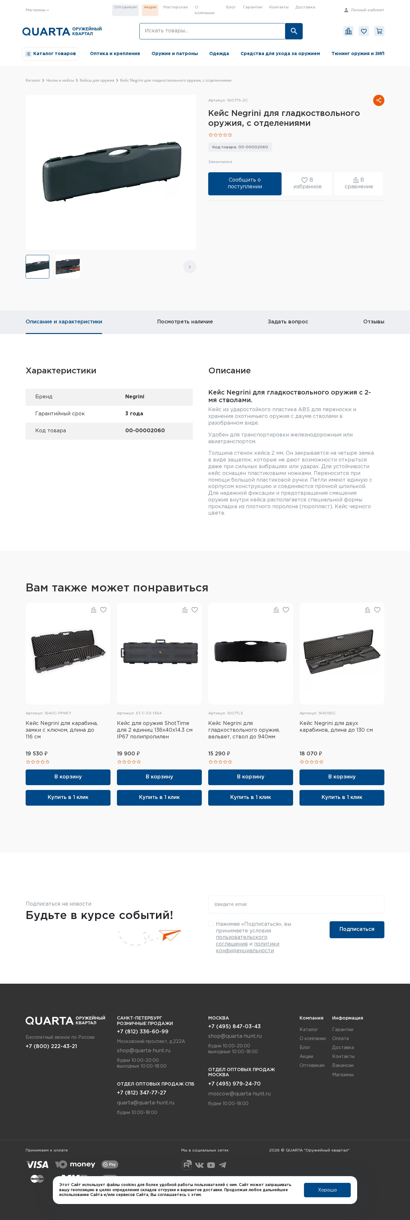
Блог (231, 7)
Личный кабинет (366, 10)
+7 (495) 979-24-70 (234, 1084)
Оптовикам (125, 7)
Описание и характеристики (64, 322)
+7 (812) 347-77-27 (141, 1093)
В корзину (68, 777)
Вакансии (343, 1066)
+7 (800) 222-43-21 (51, 1046)
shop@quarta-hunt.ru (143, 1050)
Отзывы (373, 322)
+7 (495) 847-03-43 (234, 1026)
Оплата (340, 1039)
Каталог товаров (54, 54)
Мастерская (175, 7)
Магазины (343, 1075)
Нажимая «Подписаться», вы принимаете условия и (253, 937)
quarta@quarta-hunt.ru (145, 1103)
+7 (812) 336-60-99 (142, 1031)
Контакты (279, 7)
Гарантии (252, 7)
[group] (37, 267)
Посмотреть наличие (185, 322)
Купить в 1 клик (68, 797)
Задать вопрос (288, 322)
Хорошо (327, 1190)
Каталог (308, 1030)
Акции (150, 7)
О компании (205, 10)
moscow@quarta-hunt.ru (239, 1094)
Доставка (305, 7)
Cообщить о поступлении (245, 183)
